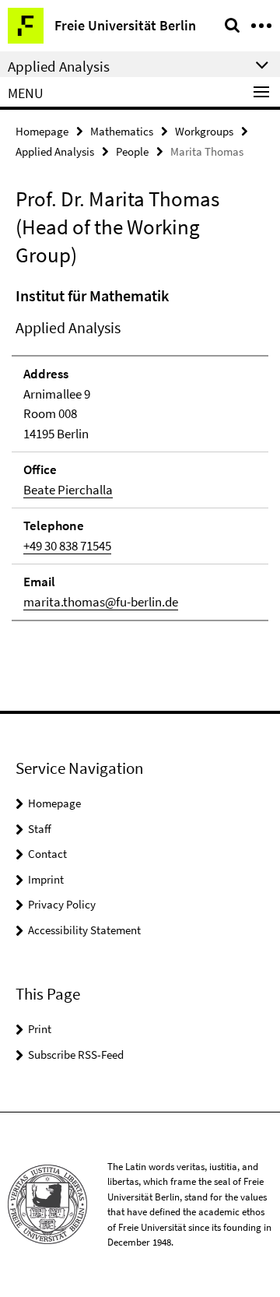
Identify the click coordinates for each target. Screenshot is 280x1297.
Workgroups (204, 131)
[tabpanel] (140, 452)
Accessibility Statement (84, 930)
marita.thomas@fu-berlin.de (100, 601)
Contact (47, 853)
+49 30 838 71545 (67, 545)
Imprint (46, 879)
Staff (39, 828)
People (132, 151)
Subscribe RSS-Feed (76, 1054)
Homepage (42, 131)
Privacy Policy (62, 904)
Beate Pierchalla (68, 489)
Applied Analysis (55, 151)
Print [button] (39, 1028)
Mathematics (121, 131)
